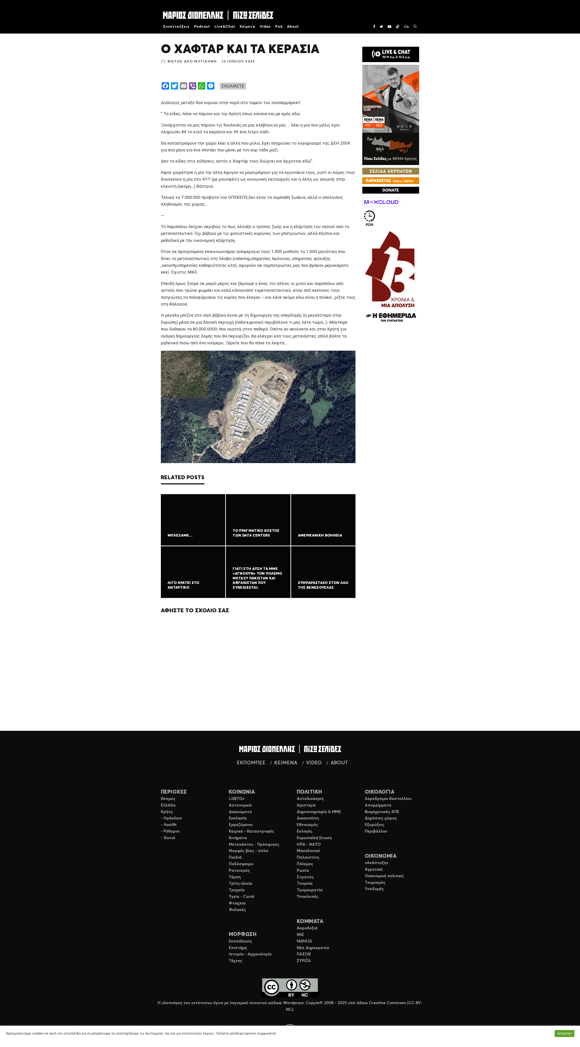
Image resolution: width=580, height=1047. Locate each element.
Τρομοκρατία (310, 890)
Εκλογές (304, 831)
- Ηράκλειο (171, 818)
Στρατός (305, 877)
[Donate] (390, 190)
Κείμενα (247, 26)
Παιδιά (235, 857)
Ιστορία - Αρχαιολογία (250, 954)
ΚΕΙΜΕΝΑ (285, 762)
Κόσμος (168, 799)
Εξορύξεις (374, 825)
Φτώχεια (237, 903)
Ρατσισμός (239, 871)
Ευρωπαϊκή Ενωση (314, 838)
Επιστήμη (238, 948)
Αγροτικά (374, 869)
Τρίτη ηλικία (240, 884)
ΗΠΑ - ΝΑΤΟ (309, 845)
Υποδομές (374, 889)
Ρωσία (303, 871)
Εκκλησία (238, 818)
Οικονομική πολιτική (384, 876)
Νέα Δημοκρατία (313, 948)
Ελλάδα (168, 805)
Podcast (202, 26)
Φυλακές (237, 910)
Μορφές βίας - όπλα (248, 851)
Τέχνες (235, 961)
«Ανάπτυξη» (376, 863)
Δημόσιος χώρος (381, 818)
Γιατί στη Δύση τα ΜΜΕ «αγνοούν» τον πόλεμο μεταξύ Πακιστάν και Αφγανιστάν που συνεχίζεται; (257, 578)
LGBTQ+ (237, 799)
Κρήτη (167, 812)
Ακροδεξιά (307, 928)
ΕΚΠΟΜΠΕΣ (251, 762)
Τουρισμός (375, 883)
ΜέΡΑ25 (304, 941)
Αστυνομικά (240, 805)
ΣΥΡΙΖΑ (304, 961)
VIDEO (314, 762)
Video (265, 26)
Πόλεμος (305, 864)
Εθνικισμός (307, 825)
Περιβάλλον (376, 831)
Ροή (279, 26)
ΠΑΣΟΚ (304, 954)
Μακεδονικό (308, 851)
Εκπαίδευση (240, 941)
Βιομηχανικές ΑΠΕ (382, 812)
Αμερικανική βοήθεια (320, 535)
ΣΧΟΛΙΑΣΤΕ (233, 86)
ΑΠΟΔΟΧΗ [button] (564, 1033)
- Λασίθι (168, 825)
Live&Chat (225, 26)
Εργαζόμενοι (241, 825)
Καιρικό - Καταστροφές (251, 831)
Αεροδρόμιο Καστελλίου (388, 799)
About (293, 26)
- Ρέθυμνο (170, 831)
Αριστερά (306, 805)
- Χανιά (168, 838)
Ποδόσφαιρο (241, 864)
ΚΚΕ (300, 935)
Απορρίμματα (378, 805)
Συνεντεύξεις (176, 26)
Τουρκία (305, 884)
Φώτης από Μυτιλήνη (192, 61)
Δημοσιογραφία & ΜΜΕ (319, 812)
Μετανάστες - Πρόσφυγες (254, 845)
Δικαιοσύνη (308, 818)
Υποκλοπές (307, 897)
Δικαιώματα (240, 812)
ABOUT (339, 762)
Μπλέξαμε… (180, 535)
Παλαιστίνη (308, 857)
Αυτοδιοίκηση (310, 799)
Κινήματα (238, 838)
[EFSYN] (390, 277)
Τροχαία (237, 890)
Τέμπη (235, 877)
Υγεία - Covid (241, 897)
